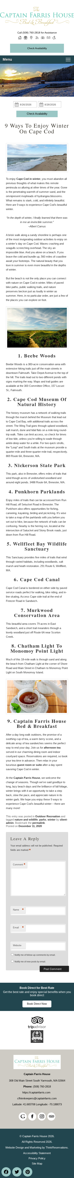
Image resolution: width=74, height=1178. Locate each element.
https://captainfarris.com (36, 1092)
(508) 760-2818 (31, 32)
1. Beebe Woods (37, 355)
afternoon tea (52, 747)
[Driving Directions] (31, 37)
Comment (19, 864)
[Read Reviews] (51, 1116)
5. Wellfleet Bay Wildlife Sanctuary (37, 546)
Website (17, 945)
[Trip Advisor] (37, 1028)
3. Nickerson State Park (37, 465)
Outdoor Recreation (47, 816)
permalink (38, 822)
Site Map (37, 1163)
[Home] (19, 37)
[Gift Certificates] (25, 37)
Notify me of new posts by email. (30, 961)
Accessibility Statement (37, 1153)
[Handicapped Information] (54, 37)
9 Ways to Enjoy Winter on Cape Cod (37, 128)
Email (18, 927)
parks (42, 819)
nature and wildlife (26, 819)
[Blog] (37, 37)
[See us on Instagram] (42, 1116)
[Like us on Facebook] (32, 1116)
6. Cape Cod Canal (37, 579)
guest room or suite (29, 764)
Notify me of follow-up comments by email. (35, 955)
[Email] (48, 37)
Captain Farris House (26, 777)
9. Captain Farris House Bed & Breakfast (36, 723)
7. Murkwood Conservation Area (37, 613)
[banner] (37, 997)
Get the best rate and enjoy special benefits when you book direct (37, 993)
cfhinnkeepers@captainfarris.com (37, 1098)
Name (18, 909)
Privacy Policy (37, 1158)
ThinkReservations (57, 1147)
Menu (7, 59)
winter (52, 819)
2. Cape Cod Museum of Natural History (37, 402)
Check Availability (37, 48)
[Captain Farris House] (37, 27)
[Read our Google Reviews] (23, 1116)
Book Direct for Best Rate (37, 987)
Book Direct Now (37, 1003)
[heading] (37, 128)
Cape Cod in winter (28, 178)
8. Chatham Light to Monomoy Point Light (36, 648)
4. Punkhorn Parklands (37, 491)
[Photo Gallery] (42, 37)
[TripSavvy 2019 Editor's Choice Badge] (37, 1041)
